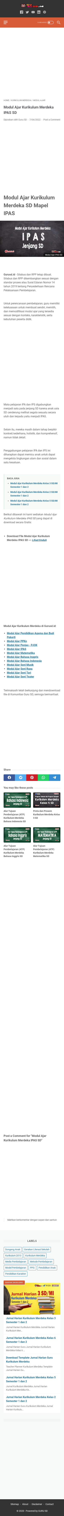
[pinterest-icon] (44, 12)
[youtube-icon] (33, 12)
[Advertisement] (32, 63)
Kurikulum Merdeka (35, 1255)
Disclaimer (37, 1504)
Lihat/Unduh (39, 540)
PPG (32, 1267)
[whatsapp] (43, 777)
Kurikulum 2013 (13, 1255)
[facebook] (9, 777)
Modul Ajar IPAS (16, 649)
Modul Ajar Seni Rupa (19, 668)
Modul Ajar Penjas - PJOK (22, 645)
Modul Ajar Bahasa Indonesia (24, 660)
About (25, 1504)
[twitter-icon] (27, 12)
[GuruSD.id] (32, 6)
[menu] (7, 22)
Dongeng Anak (12, 1249)
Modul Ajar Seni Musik (20, 664)
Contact (49, 1504)
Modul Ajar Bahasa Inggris (22, 656)
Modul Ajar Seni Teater (20, 676)
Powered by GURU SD (37, 1511)
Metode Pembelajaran (41, 1261)
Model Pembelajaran (15, 1267)
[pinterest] (32, 777)
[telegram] (54, 777)
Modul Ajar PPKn (17, 641)
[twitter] (20, 777)
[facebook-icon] (21, 12)
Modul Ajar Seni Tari (19, 672)
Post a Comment (51, 119)
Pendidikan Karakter (15, 1273)
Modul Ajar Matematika (21, 653)
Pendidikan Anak (47, 1267)
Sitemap (15, 1504)
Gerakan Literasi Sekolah (36, 1249)
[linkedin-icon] (38, 12)
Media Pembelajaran (15, 1261)
